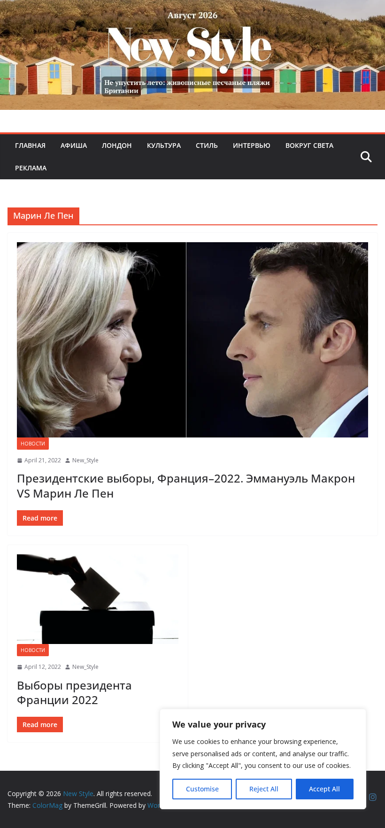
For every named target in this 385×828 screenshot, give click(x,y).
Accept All (324, 788)
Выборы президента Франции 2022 (74, 692)
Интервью (251, 145)
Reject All (263, 788)
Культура (164, 145)
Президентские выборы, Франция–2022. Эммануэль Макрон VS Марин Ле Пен (186, 485)
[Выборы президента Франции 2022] (97, 599)
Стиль (207, 145)
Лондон (117, 145)
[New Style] (192, 10)
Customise (202, 788)
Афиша (74, 145)
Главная (30, 145)
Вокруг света (309, 145)
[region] (263, 759)
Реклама (30, 167)
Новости (33, 443)
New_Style (85, 460)
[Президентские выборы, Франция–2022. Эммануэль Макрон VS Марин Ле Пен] (192, 339)
